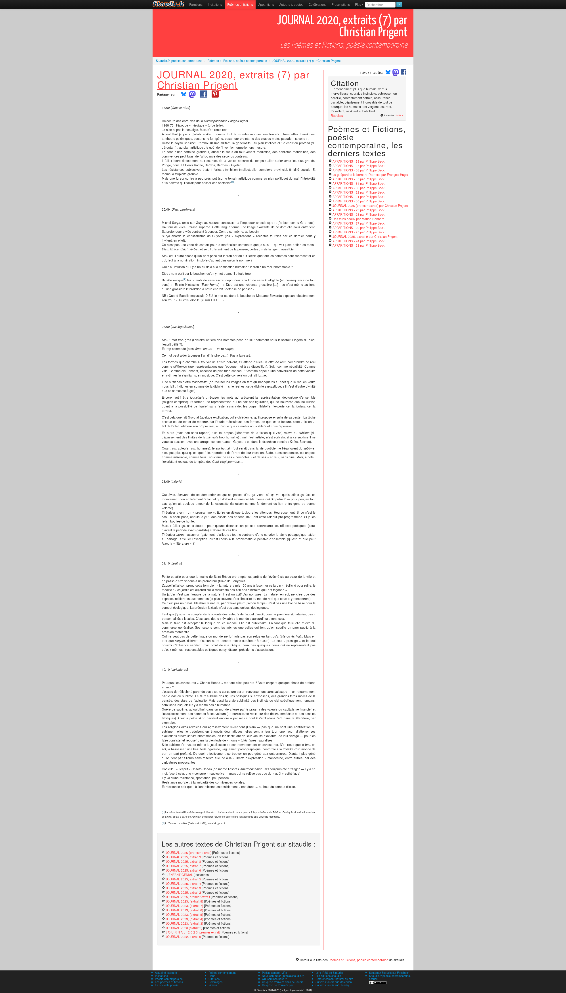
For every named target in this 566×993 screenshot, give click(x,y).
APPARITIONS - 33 (358, 188)
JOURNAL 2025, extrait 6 (183, 870)
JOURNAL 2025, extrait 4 (183, 883)
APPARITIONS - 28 (358, 214)
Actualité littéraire (166, 973)
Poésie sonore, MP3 (274, 973)
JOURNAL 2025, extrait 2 (183, 892)
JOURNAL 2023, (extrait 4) (184, 919)
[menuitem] (196, 4)
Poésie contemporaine (169, 979)
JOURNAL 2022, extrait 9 (183, 936)
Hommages (215, 982)
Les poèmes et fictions (169, 982)
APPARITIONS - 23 (358, 245)
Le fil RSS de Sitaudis (329, 973)
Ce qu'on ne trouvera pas (277, 985)
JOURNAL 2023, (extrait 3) (184, 923)
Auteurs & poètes (291, 4)
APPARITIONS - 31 (358, 196)
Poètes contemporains (222, 973)
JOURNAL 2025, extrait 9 (183, 857)
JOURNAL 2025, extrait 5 (183, 879)
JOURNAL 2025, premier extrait (188, 897)
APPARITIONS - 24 (358, 241)
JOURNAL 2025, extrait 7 (183, 866)
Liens (211, 976)
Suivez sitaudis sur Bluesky (332, 985)
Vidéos (212, 985)
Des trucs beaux (358, 219)
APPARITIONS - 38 (358, 161)
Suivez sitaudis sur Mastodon (334, 982)
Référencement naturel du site (334, 979)
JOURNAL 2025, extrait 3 (183, 888)
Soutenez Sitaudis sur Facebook (389, 973)
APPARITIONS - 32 (358, 192)
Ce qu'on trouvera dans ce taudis (282, 982)
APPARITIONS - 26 (358, 227)
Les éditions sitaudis (328, 976)
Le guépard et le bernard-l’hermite (370, 174)
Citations (214, 979)
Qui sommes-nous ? (274, 979)
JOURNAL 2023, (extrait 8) (184, 901)
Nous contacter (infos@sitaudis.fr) (283, 976)
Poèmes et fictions (240, 4)
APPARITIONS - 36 (358, 170)
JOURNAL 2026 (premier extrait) (188, 852)
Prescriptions (341, 4)
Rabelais (337, 115)
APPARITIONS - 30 (358, 201)
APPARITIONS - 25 (358, 232)
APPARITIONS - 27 (358, 223)
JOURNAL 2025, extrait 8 (183, 861)
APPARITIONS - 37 (358, 165)
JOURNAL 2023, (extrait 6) (184, 910)
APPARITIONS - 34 (358, 183)
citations (399, 115)
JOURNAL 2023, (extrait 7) (184, 905)
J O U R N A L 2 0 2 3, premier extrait (193, 932)
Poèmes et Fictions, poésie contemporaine (358, 960)
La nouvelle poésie (166, 985)
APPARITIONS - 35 (358, 179)
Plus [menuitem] (358, 4)
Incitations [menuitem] (215, 4)
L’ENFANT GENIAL (179, 874)
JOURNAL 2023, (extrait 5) (184, 914)
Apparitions (266, 4)
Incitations (161, 976)
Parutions (196, 4)
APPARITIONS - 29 (358, 210)
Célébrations (317, 4)
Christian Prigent (197, 84)
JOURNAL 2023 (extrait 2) (184, 928)
